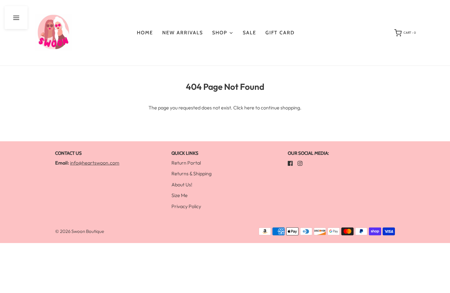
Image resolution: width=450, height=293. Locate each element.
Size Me (179, 195)
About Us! (181, 184)
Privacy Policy (186, 206)
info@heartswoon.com (94, 163)
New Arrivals (182, 33)
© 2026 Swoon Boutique (79, 231)
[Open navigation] (16, 17)
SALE (249, 33)
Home (145, 33)
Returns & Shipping (191, 173)
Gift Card (280, 33)
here (249, 108)
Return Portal (186, 163)
